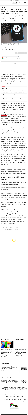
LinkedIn (22, 53)
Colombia (5, 227)
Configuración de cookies (7, 401)
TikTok (11, 227)
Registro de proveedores (11, 397)
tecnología (4, 151)
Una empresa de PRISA (14, 405)
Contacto (7, 394)
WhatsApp (25, 53)
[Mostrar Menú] (1, 3)
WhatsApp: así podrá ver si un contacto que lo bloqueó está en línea (7, 351)
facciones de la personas (14, 158)
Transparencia (17, 401)
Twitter (19, 53)
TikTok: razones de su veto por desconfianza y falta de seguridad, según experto (21, 351)
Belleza (16, 229)
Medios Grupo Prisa (14, 408)
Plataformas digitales (7, 229)
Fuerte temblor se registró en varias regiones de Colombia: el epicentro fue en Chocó (9, 367)
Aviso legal (19, 397)
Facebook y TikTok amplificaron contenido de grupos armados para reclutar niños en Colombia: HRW (9, 381)
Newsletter (21, 394)
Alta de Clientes (20, 396)
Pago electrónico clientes (10, 396)
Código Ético (23, 401)
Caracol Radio (6, 3)
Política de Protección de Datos (9, 399)
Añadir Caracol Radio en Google (11, 58)
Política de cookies (21, 399)
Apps (3, 7)
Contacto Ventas (13, 394)
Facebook (16, 53)
